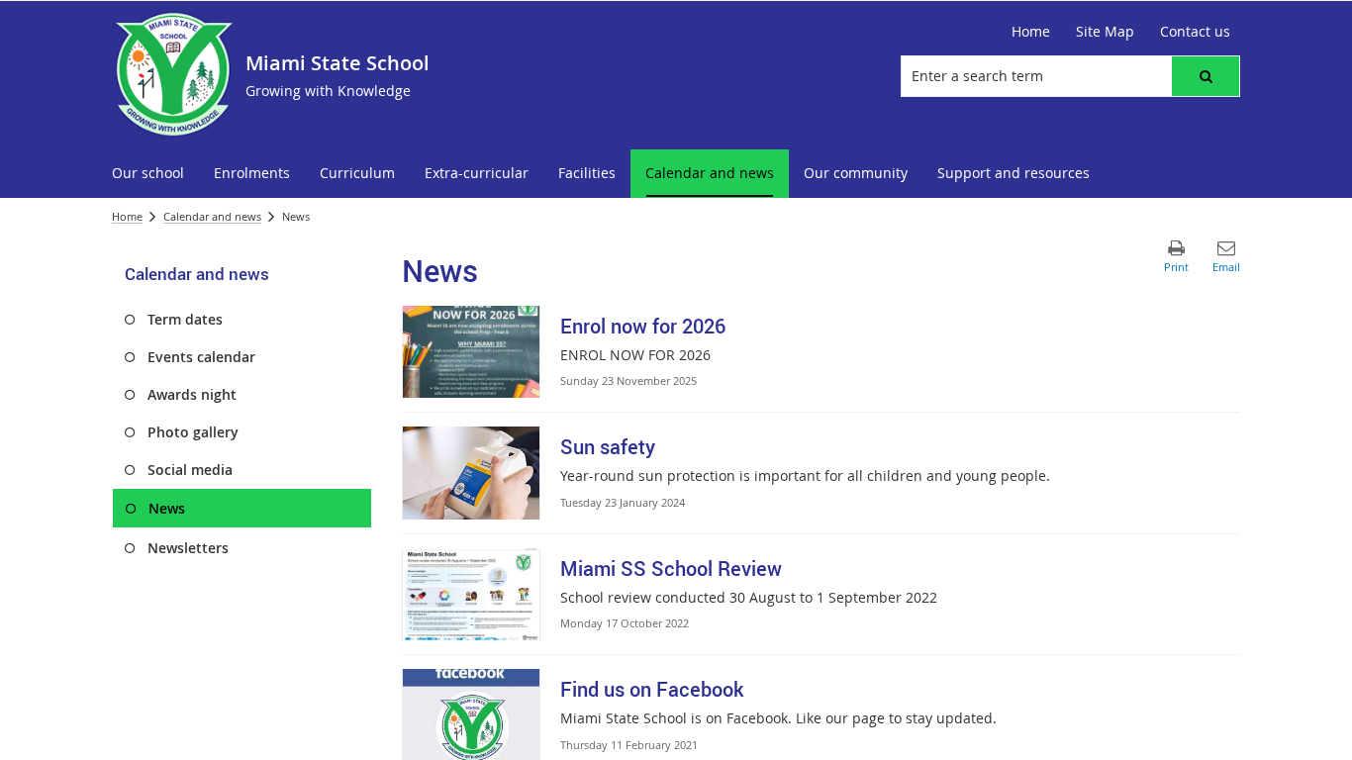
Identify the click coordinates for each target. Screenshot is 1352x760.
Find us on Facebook (651, 689)
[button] (1205, 76)
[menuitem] (148, 173)
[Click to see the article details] (471, 352)
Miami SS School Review (671, 568)
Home (127, 216)
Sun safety (607, 446)
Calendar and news (212, 216)
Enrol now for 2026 (642, 326)
